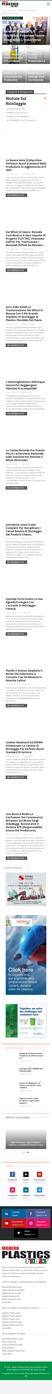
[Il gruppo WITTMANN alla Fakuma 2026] (12, 1072)
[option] (26, 1137)
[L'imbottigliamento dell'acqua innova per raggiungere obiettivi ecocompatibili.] (26, 365)
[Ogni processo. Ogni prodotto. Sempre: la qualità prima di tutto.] (12, 1101)
